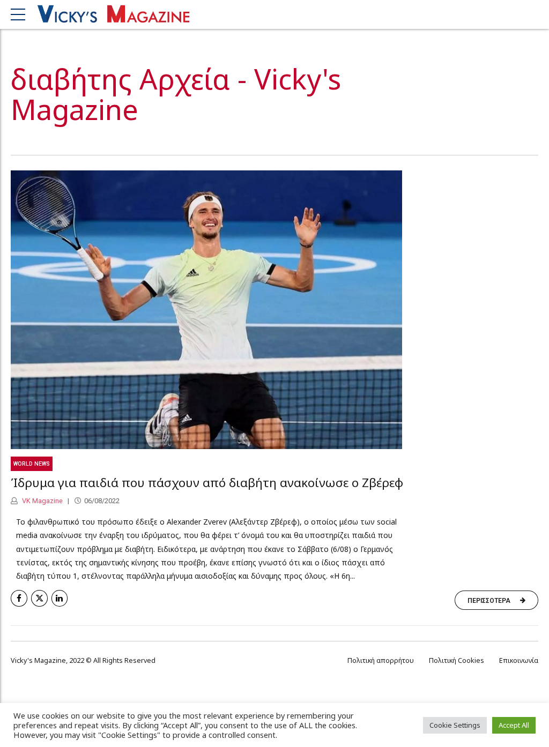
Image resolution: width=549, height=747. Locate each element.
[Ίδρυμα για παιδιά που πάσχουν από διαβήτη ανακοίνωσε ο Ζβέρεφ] (274, 309)
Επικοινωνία (518, 660)
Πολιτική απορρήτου (380, 660)
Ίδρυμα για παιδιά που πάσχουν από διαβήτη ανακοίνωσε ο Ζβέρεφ (207, 482)
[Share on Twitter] (39, 598)
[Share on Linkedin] (59, 598)
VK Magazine (41, 501)
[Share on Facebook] (19, 598)
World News (31, 464)
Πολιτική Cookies (456, 660)
